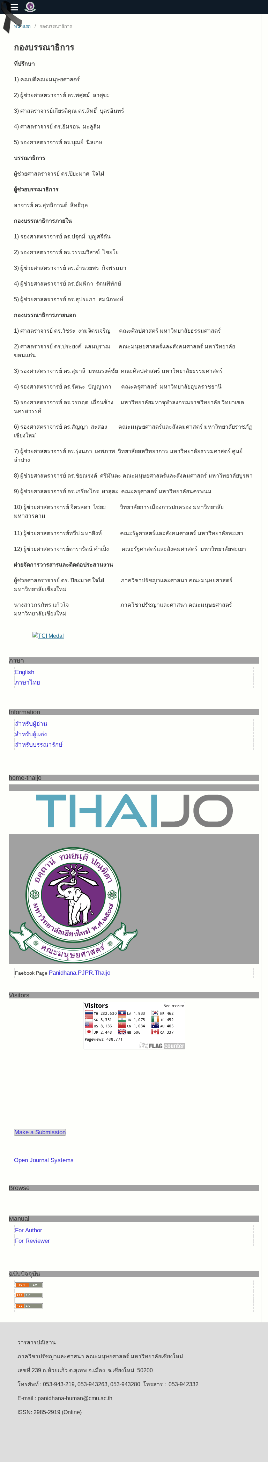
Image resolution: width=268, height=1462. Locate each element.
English (24, 672)
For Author (28, 1230)
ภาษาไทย (27, 682)
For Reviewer (32, 1241)
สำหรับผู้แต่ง (31, 734)
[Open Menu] (14, 7)
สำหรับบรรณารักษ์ (38, 744)
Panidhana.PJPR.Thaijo (79, 972)
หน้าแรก (22, 26)
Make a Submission (40, 1132)
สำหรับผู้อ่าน (31, 724)
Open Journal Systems (44, 1160)
